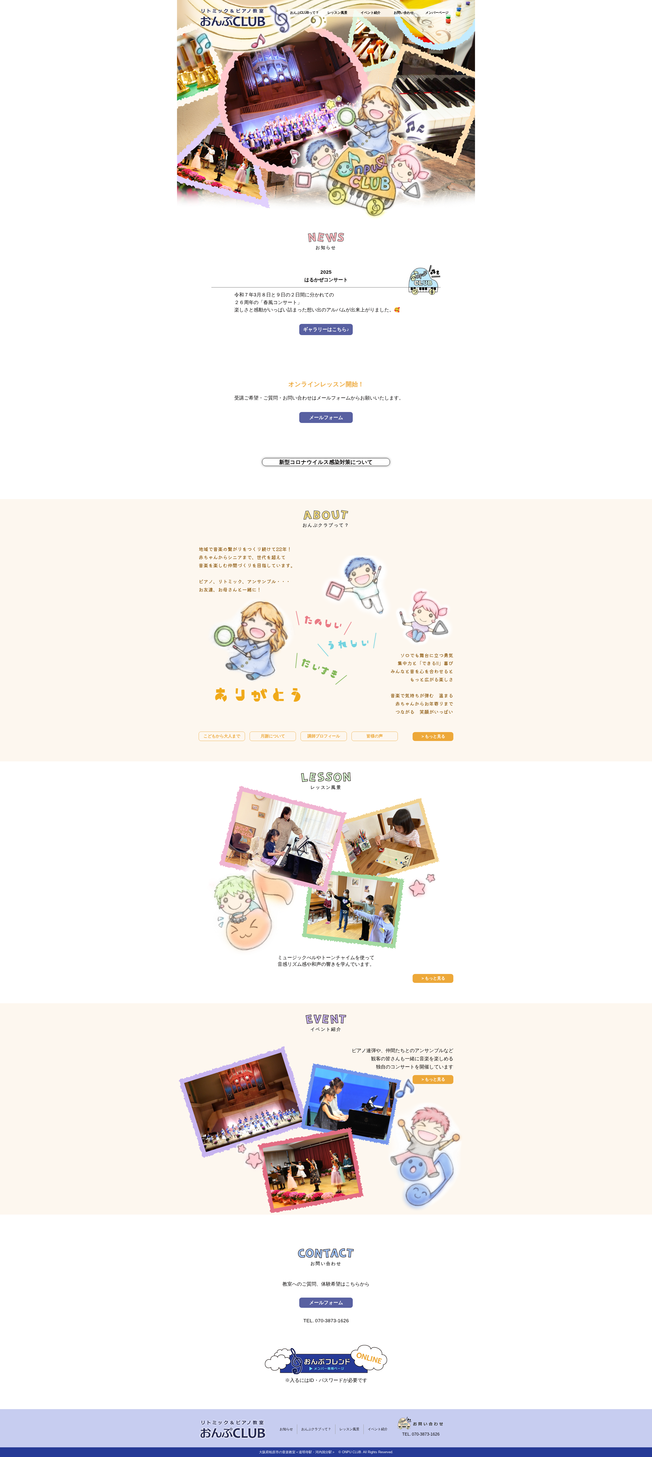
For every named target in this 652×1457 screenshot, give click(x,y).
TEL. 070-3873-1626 (326, 1320)
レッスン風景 (337, 13)
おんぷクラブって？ (316, 1429)
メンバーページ (437, 13)
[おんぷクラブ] (233, 19)
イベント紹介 (371, 13)
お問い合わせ (404, 13)
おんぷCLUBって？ (304, 13)
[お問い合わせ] (421, 1423)
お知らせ (286, 1429)
